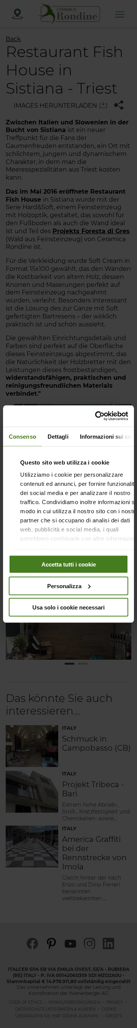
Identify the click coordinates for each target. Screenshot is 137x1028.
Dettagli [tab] (58, 436)
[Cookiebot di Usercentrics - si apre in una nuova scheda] (96, 416)
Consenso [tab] (22, 436)
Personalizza (64, 585)
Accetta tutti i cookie (68, 564)
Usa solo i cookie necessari (68, 607)
